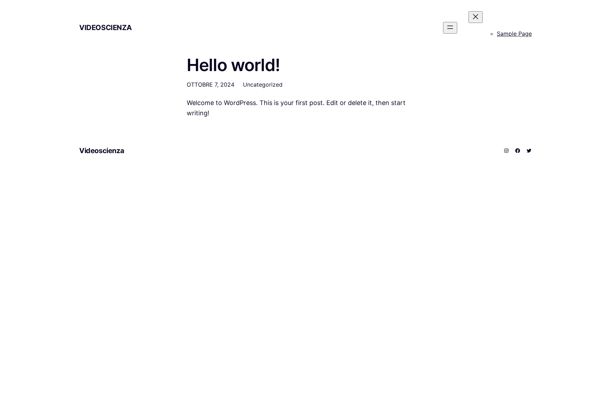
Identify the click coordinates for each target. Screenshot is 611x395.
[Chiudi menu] (476, 17)
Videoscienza (105, 27)
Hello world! (233, 65)
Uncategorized (263, 84)
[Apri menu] (450, 28)
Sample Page (514, 33)
